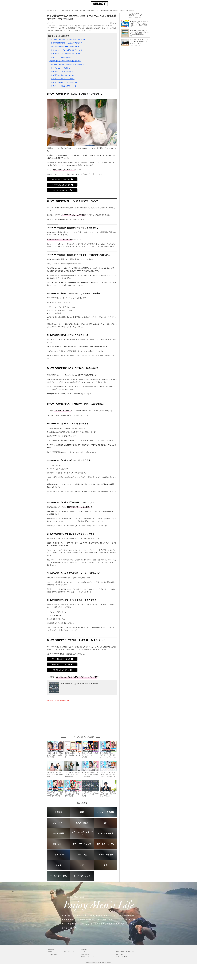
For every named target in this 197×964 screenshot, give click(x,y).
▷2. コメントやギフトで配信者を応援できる (66, 50)
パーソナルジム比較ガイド (123, 957)
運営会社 (50, 952)
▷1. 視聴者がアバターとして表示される (65, 46)
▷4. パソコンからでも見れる (61, 57)
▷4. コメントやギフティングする (62, 79)
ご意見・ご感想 (52, 954)
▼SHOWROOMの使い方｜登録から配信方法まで (66, 64)
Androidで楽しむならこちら (61, 185)
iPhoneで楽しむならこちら (61, 179)
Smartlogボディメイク (87, 957)
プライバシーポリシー (70, 952)
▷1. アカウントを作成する (60, 68)
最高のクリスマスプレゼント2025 (125, 952)
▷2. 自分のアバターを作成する (62, 71)
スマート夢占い (120, 954)
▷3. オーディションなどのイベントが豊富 (66, 53)
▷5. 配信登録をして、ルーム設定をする (65, 82)
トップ (83, 952)
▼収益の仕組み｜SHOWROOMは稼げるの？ (65, 61)
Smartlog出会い (85, 954)
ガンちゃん (50, 23)
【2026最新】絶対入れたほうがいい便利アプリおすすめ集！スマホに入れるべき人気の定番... (139, 23)
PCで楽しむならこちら (61, 190)
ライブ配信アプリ (67, 10)
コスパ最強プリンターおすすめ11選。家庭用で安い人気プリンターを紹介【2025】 (139, 41)
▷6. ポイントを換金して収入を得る (63, 86)
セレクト (49, 10)
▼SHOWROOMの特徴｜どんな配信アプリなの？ (66, 43)
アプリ (57, 10)
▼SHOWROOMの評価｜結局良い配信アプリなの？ (67, 39)
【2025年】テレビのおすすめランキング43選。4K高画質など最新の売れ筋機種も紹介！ (139, 32)
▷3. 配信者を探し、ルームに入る (62, 75)
